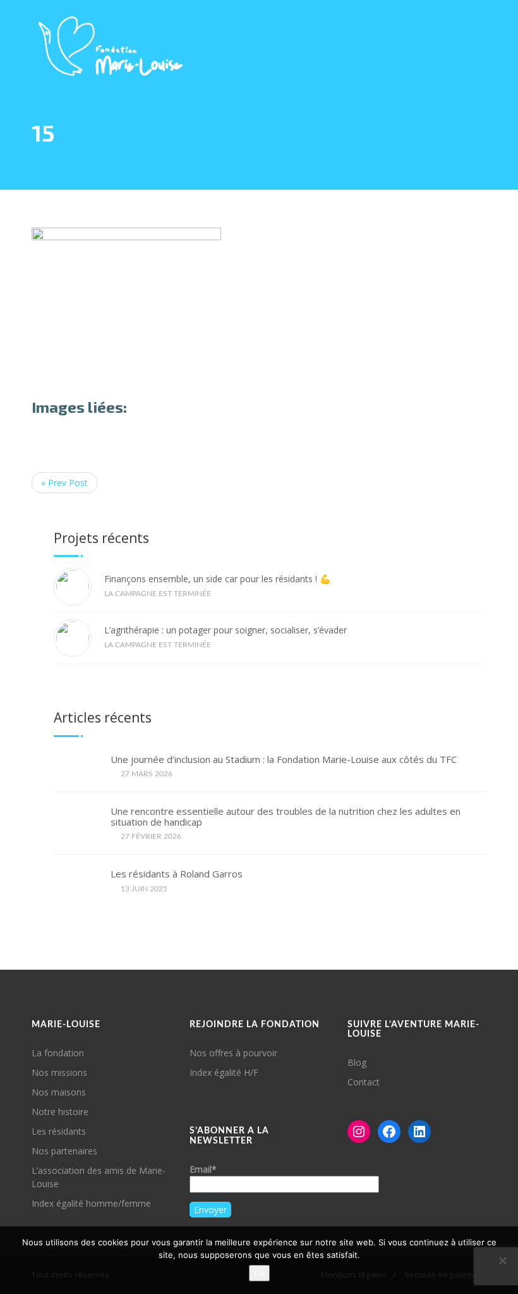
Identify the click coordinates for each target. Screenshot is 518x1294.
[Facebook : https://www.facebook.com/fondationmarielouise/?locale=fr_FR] (389, 1131)
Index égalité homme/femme (91, 1203)
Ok (259, 1273)
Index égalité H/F (224, 1072)
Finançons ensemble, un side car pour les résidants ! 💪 (217, 578)
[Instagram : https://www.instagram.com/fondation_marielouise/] (358, 1131)
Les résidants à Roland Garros (177, 874)
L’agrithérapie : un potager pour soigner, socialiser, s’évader (225, 630)
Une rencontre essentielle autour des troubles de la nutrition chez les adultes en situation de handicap (286, 816)
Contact (363, 1082)
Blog (356, 1062)
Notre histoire (60, 1112)
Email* (203, 1169)
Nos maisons (59, 1092)
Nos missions (59, 1072)
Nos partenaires (64, 1151)
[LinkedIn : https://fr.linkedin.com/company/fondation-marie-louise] (419, 1131)
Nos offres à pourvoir (233, 1053)
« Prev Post (64, 483)
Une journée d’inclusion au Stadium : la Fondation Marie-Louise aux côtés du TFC (284, 759)
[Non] (502, 1260)
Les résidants (59, 1131)
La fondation (58, 1053)
